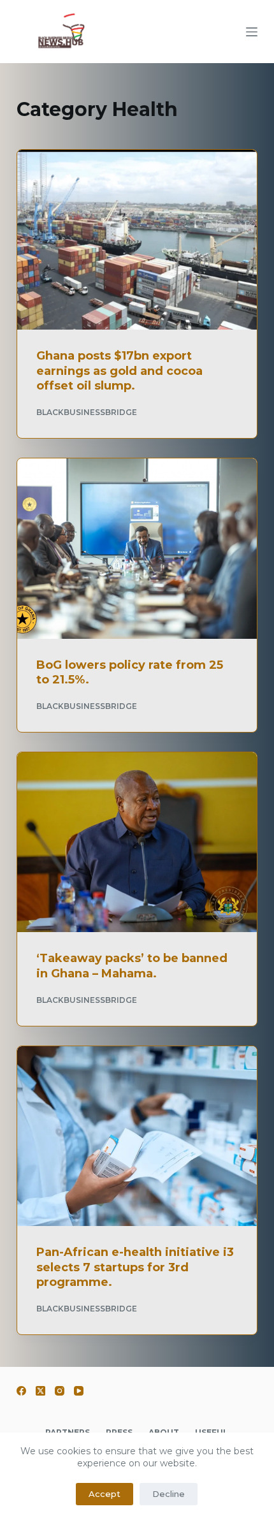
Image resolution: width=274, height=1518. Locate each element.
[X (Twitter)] (40, 1391)
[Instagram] (59, 1391)
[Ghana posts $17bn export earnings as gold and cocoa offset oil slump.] (137, 240)
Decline (168, 1494)
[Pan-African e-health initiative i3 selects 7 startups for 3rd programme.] (137, 1136)
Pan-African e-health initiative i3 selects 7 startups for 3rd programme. (135, 1267)
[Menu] (251, 32)
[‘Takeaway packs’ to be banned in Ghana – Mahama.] (137, 842)
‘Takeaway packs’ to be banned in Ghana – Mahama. (131, 965)
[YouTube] (78, 1391)
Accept (104, 1494)
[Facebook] (21, 1391)
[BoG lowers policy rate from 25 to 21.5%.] (137, 548)
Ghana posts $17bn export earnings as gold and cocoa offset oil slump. (119, 371)
